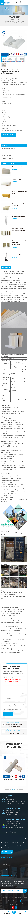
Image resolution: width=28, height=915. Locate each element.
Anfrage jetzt (7, 135)
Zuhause (12, 20)
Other (17, 20)
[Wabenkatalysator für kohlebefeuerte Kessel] (6, 233)
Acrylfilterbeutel (16, 179)
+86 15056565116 (13, 814)
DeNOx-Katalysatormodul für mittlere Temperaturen (19, 242)
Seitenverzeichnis (14, 903)
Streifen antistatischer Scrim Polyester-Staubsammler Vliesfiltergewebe (13, 680)
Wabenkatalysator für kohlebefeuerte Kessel (18, 229)
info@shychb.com (15, 810)
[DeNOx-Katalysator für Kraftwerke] (6, 208)
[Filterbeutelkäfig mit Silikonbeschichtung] (6, 257)
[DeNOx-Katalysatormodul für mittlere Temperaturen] (6, 245)
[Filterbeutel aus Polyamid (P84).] (6, 196)
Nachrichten (6, 867)
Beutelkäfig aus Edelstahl (19, 216)
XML (21, 903)
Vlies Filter (4, 152)
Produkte (5, 864)
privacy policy (14, 905)
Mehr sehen (15, 169)
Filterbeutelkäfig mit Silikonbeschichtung (18, 254)
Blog (6, 903)
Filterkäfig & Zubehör (7, 159)
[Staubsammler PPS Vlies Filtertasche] (14, 766)
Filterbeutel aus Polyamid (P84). (19, 192)
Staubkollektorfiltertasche (9, 149)
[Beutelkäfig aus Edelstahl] (6, 220)
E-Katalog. (6, 852)
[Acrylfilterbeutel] (6, 183)
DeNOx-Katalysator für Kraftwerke (18, 205)
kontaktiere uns (7, 870)
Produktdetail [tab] (6, 267)
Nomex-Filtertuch (17, 167)
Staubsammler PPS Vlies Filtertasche (14, 780)
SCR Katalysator (6, 155)
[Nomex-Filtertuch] (6, 171)
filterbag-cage (14, 812)
